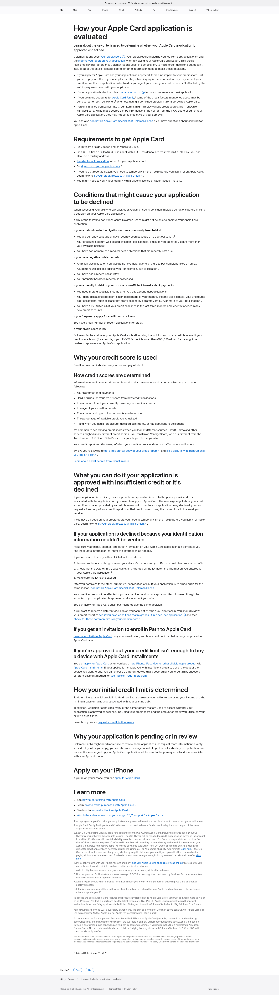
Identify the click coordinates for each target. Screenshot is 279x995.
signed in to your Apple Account (100, 166)
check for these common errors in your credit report (106, 619)
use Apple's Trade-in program (128, 675)
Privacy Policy (131, 989)
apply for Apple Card (96, 663)
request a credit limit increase (116, 722)
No (89, 970)
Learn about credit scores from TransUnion (100, 461)
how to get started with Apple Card (103, 799)
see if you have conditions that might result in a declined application (140, 615)
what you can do (131, 92)
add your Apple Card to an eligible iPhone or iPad (157, 863)
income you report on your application (101, 60)
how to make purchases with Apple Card (109, 805)
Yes (77, 970)
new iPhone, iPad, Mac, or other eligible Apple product (163, 663)
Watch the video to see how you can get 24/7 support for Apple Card (119, 815)
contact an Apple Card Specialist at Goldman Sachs (121, 121)
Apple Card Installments (88, 667)
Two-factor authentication (93, 161)
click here (186, 849)
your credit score (110, 56)
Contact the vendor (167, 942)
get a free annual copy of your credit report (130, 450)
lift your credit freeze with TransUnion (117, 175)
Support (71, 979)
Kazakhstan (213, 989)
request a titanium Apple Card (110, 810)
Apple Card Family (123, 97)
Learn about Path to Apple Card (93, 636)
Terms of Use (115, 989)
